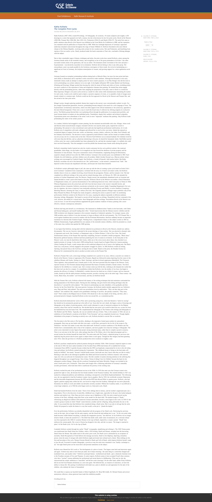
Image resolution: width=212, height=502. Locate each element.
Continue (101, 500)
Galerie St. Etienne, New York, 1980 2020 (151, 37)
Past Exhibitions (64, 16)
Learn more (110, 500)
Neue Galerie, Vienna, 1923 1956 (150, 60)
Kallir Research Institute (84, 16)
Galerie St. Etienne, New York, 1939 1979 (151, 50)
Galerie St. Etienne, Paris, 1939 (150, 55)
